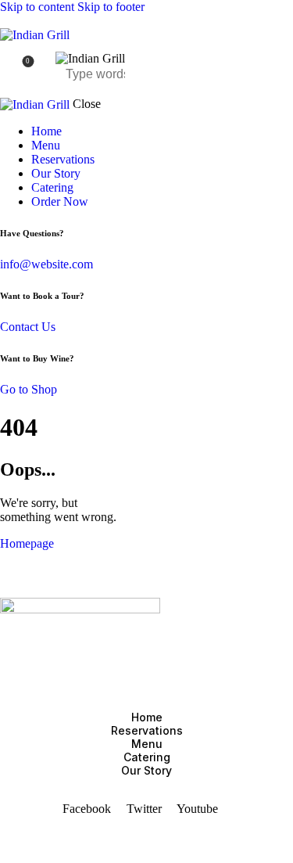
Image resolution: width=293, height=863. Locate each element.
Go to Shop (28, 389)
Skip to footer (111, 6)
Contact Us (27, 326)
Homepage (27, 543)
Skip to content (37, 6)
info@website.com (46, 264)
